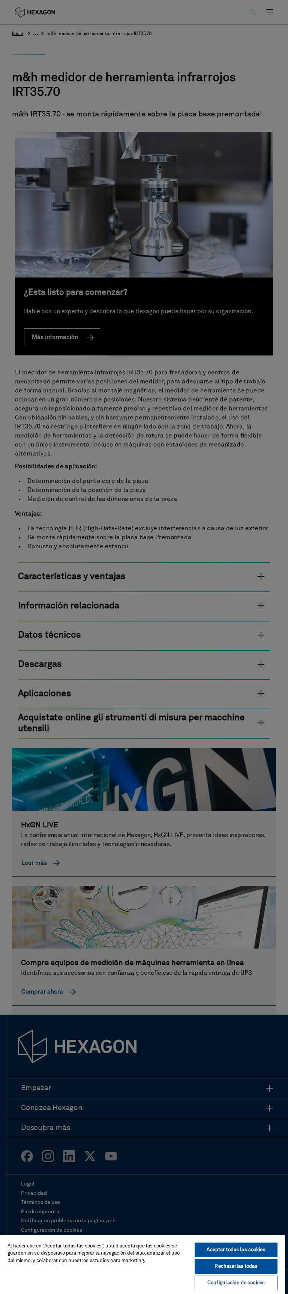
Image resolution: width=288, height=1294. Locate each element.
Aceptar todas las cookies (236, 1249)
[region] (142, 1264)
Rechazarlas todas (235, 1266)
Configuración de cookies (236, 1282)
